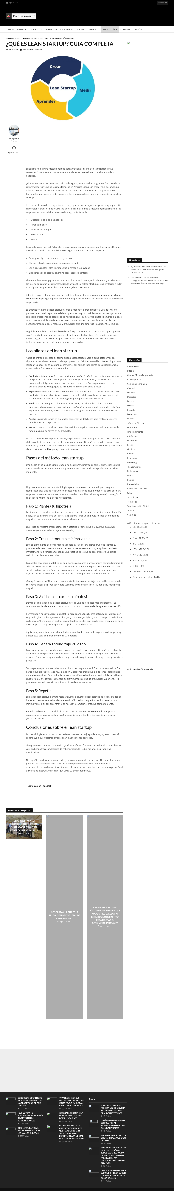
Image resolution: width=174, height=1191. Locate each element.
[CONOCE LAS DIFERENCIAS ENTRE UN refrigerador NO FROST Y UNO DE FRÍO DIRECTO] (11, 1101)
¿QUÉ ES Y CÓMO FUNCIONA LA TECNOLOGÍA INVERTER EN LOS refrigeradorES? (30, 1117)
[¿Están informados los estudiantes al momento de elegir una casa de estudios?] (94, 1123)
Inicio (11, 29)
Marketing (51, 29)
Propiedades (66, 29)
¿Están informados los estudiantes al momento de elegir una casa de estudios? (113, 1124)
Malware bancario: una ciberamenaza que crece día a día (113, 1138)
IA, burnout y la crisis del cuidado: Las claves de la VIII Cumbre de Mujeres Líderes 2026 (148, 269)
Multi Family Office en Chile (140, 669)
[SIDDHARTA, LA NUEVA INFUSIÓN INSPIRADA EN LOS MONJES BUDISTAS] (11, 1130)
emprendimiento (14, 38)
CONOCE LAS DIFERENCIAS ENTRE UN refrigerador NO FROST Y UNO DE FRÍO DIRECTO (30, 1102)
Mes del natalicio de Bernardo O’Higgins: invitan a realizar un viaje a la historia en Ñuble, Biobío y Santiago (149, 280)
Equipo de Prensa (14, 139)
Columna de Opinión (131, 29)
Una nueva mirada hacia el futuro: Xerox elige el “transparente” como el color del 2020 (113, 1174)
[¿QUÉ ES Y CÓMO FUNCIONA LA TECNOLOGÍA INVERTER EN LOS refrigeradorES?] (11, 1116)
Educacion (35, 29)
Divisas (20, 29)
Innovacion (30, 38)
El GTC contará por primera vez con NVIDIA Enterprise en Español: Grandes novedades (113, 1109)
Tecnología (109, 29)
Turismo (81, 29)
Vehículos (94, 29)
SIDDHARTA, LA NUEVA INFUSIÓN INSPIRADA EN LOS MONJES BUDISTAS (29, 1130)
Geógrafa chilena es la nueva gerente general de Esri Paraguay (64, 915)
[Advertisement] (118, 15)
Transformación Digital (61, 38)
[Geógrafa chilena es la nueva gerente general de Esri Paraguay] (52, 1116)
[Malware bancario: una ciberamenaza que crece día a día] (94, 1138)
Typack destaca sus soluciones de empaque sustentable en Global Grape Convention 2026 (24, 825)
